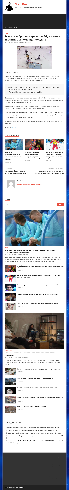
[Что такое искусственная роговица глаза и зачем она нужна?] (10, 393)
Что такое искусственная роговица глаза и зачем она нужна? (37, 388)
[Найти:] (34, 204)
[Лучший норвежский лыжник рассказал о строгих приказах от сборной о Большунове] (34, 150)
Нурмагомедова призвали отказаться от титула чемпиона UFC (37, 285)
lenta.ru (13, 127)
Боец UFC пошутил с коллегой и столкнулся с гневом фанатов (37, 303)
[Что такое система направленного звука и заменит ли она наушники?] (34, 349)
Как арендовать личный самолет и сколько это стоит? (35, 378)
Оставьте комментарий (24, 42)
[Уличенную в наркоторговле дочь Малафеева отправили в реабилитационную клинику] (14, 150)
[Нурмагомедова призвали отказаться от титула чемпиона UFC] (10, 291)
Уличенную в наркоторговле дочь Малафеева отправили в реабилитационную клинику (13, 155)
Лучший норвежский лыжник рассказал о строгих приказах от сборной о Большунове (34, 155)
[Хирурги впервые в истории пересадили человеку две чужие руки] (10, 375)
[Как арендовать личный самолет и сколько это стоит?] (10, 384)
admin (15, 42)
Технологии (8, 350)
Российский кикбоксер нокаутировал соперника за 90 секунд (37, 294)
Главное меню (12, 27)
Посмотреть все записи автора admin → (30, 184)
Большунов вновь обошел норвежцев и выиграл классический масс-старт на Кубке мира (55, 155)
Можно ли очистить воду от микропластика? (31, 406)
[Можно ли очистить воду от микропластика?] (10, 412)
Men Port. (22, 4)
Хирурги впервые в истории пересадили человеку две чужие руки (39, 369)
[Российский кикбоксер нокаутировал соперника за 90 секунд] (10, 300)
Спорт (6, 33)
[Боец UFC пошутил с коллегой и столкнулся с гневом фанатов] (10, 309)
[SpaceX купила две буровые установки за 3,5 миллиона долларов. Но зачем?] (10, 403)
